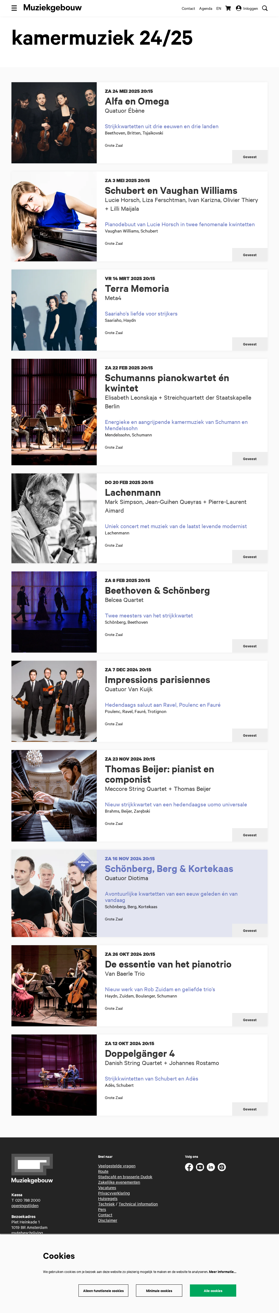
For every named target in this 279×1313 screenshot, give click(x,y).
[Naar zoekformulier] (265, 8)
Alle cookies (213, 1290)
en (218, 8)
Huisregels (107, 1198)
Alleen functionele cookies (103, 1290)
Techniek (106, 1204)
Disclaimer (107, 1220)
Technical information (138, 1204)
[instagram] (222, 1167)
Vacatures (107, 1187)
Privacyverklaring (114, 1193)
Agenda (205, 8)
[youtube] (200, 1167)
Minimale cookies (159, 1290)
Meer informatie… (222, 1271)
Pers (102, 1209)
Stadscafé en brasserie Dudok (125, 1176)
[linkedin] (211, 1167)
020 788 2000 (27, 1200)
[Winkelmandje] (228, 8)
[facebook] (189, 1167)
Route (103, 1171)
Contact (188, 8)
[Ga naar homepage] (53, 8)
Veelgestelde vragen (116, 1165)
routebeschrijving (27, 1232)
